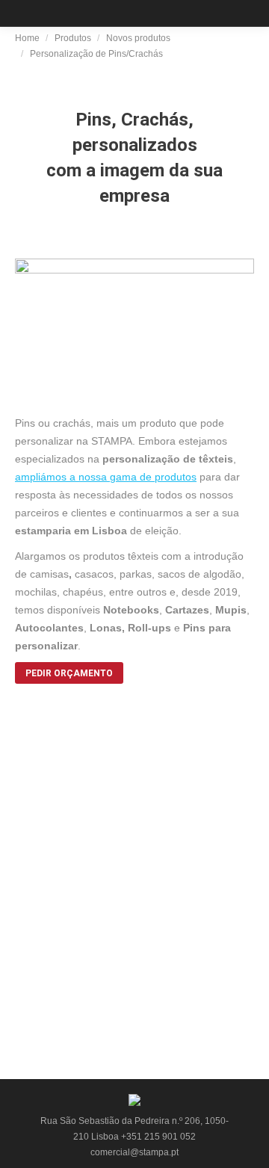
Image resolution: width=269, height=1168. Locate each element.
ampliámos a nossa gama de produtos (106, 477)
